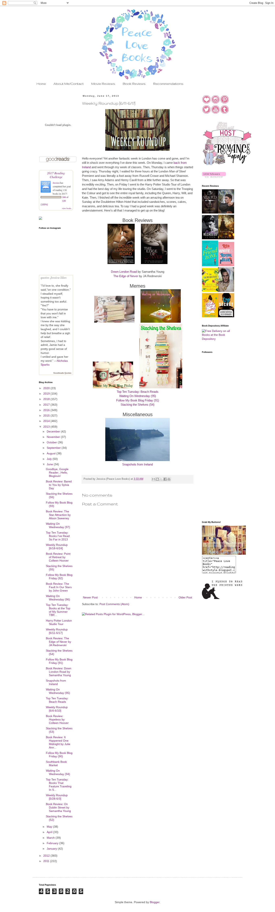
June (50, 464)
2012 (47, 855)
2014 (47, 421)
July (50, 458)
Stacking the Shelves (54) (137, 404)
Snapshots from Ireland (137, 464)
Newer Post (90, 597)
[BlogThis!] (157, 479)
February (53, 843)
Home (41, 83)
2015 (47, 415)
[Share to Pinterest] (169, 479)
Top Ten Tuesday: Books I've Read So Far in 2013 (58, 536)
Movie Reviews (103, 83)
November (54, 436)
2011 (46, 861)
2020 (47, 388)
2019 (47, 393)
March (51, 837)
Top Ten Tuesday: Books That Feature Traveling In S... (58, 784)
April (50, 832)
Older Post (185, 597)
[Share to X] (161, 479)
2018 (47, 399)
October (52, 442)
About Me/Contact (69, 83)
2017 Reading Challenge (56, 175)
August (51, 453)
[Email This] (154, 479)
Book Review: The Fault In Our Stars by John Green (59, 587)
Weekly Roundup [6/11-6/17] (57, 631)
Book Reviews (134, 83)
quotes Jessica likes (54, 277)
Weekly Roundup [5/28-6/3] (57, 797)
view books (66, 208)
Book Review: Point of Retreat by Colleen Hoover (58, 557)
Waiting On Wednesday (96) (58, 597)
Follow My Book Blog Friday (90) (59, 754)
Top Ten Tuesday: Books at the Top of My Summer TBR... (58, 610)
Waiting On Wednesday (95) (137, 396)
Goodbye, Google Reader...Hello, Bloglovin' (57, 472)
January (52, 848)
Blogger (154, 902)
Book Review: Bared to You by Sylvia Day (59, 485)
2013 (47, 426)
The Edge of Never (125, 276)
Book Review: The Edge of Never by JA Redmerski (58, 642)
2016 (47, 410)
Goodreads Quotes (62, 373)
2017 (47, 404)
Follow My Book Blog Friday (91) (137, 400)
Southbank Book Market (56, 763)
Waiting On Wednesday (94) (58, 772)
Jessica (56, 182)
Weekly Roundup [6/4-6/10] (57, 709)
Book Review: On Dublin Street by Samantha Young (58, 807)
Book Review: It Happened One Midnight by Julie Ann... (58, 742)
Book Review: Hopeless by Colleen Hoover (57, 719)
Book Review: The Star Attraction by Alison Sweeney (58, 515)
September (54, 447)
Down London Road (124, 271)
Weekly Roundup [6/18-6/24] (57, 546)
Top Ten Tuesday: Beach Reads (137, 391)
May (50, 826)
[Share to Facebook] (165, 479)
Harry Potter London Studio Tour (59, 622)
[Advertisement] (218, 453)
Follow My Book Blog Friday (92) (59, 576)
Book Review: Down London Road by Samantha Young (58, 672)
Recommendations (168, 83)
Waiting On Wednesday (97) (58, 525)
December (54, 431)
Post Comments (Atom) (114, 604)
